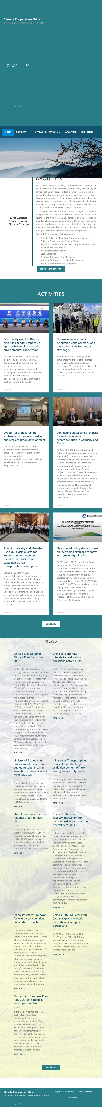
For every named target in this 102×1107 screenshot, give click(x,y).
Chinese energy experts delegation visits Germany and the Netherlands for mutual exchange (76, 344)
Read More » (19, 753)
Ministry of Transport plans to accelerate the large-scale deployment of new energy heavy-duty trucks (70, 766)
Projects (21, 132)
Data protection (85, 1091)
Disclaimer (73, 1097)
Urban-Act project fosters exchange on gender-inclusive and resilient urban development (24, 436)
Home (8, 132)
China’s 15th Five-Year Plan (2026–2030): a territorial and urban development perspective (70, 920)
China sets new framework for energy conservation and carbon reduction (30, 919)
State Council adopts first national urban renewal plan (30, 818)
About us (70, 132)
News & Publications (46, 132)
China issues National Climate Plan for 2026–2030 (28, 657)
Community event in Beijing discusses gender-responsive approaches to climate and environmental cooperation (22, 344)
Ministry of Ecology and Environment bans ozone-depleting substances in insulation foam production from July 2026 (31, 767)
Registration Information (64, 1091)
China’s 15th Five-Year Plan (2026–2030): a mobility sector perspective (31, 1000)
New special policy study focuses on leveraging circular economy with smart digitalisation (77, 552)
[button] (27, 65)
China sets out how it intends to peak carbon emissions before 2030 (67, 657)
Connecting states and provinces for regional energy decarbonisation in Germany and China (77, 438)
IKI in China (87, 132)
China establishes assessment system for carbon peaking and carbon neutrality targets (70, 819)
